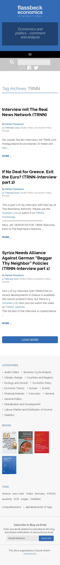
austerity (7, 499)
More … (6, 156)
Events (46, 388)
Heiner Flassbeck (14, 124)
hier (4, 147)
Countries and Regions (40, 377)
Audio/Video (27, 127)
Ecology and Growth (16, 382)
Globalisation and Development (22, 404)
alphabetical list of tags (39, 507)
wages (25, 499)
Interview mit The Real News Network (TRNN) (25, 112)
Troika (29, 493)
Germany (39, 493)
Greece (6, 493)
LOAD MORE (30, 339)
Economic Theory (14, 388)
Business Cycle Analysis (37, 372)
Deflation (35, 499)
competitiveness (11, 507)
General (49, 393)
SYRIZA (51, 493)
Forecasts (34, 393)
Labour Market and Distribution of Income (28, 409)
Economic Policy (43, 127)
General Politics (13, 398)
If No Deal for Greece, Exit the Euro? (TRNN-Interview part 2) (29, 177)
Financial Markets (14, 393)
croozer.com (30, 553)
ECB (16, 499)
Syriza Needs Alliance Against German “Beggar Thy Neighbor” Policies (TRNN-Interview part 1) (27, 260)
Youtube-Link (10, 212)
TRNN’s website (15, 307)
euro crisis (18, 493)
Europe (5, 131)
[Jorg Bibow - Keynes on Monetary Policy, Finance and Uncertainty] (9, 465)
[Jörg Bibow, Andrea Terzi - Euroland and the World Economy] (25, 442)
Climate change (13, 377)
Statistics (9, 415)
